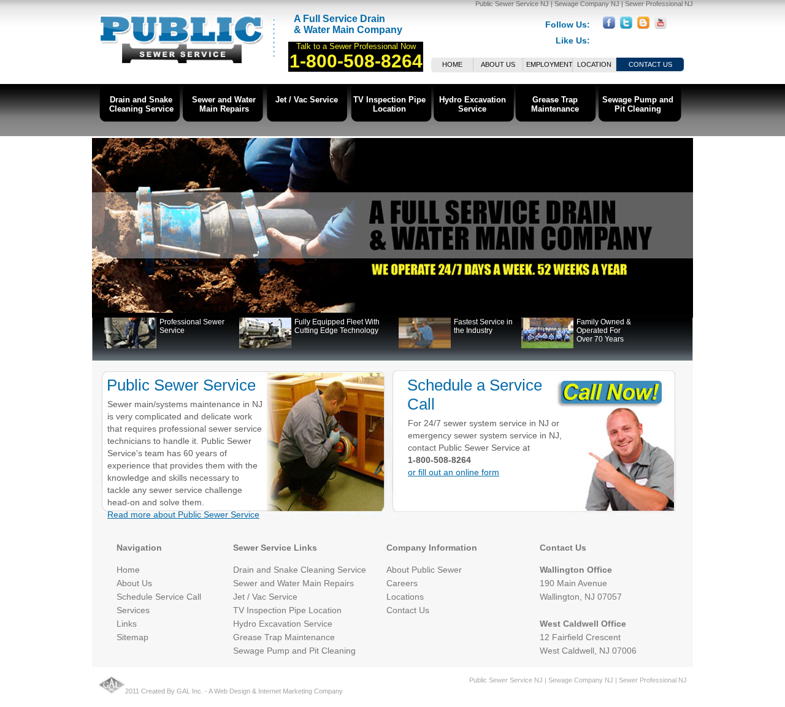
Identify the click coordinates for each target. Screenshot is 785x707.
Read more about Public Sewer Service (183, 514)
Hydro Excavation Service (472, 104)
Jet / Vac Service (306, 99)
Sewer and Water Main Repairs (224, 104)
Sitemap (132, 637)
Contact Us (650, 64)
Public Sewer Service (181, 385)
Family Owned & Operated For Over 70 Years (603, 330)
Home (452, 64)
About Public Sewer (424, 570)
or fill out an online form (453, 472)
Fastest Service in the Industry (483, 326)
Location (594, 64)
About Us (498, 64)
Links (127, 624)
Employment (549, 64)
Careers (402, 583)
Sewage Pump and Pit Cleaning (637, 104)
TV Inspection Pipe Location (389, 104)
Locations (405, 597)
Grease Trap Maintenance (555, 104)
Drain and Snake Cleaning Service (141, 104)
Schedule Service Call (159, 597)
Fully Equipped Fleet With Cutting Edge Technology (337, 326)
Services (133, 610)
